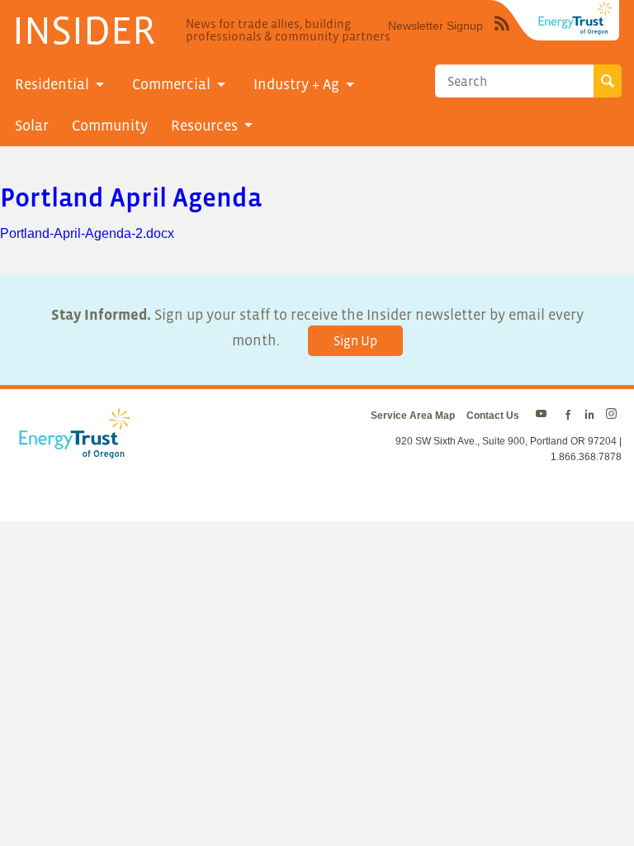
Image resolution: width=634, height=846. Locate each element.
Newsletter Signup (435, 25)
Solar (32, 125)
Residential (52, 84)
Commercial (171, 84)
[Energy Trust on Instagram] (614, 415)
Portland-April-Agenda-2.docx (87, 233)
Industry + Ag (296, 84)
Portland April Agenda (131, 197)
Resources (204, 125)
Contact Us (492, 415)
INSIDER (83, 29)
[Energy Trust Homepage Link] (575, 18)
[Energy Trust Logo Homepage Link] (71, 449)
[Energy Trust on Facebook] (568, 415)
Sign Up (355, 340)
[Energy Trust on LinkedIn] (589, 415)
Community (110, 125)
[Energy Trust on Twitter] (543, 415)
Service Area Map (413, 415)
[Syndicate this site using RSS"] (501, 35)
